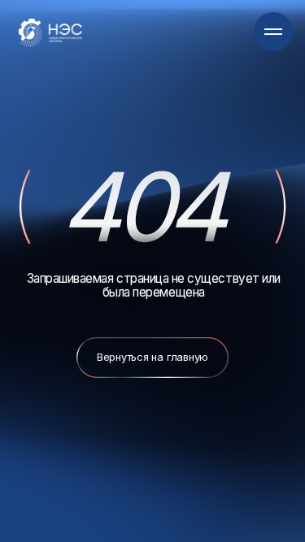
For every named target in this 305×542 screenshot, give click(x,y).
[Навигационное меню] (273, 31)
